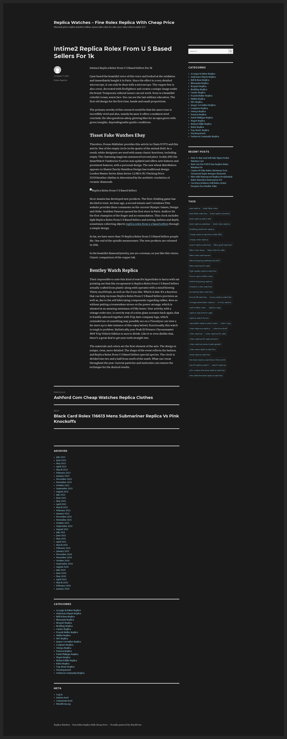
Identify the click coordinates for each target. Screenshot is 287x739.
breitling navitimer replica (201, 229)
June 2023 (61, 460)
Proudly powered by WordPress (125, 725)
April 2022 (61, 504)
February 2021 (63, 548)
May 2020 (61, 576)
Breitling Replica (64, 626)
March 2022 (62, 507)
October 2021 (62, 523)
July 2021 (60, 532)
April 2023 (61, 466)
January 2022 (62, 513)
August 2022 (62, 491)
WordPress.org (63, 704)
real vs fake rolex (197, 307)
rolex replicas (195, 333)
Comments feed (64, 701)
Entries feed (62, 697)
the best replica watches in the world (207, 360)
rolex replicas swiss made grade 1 (205, 344)
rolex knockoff (220, 328)
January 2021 (62, 551)
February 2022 (63, 510)
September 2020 (64, 564)
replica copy (215, 307)
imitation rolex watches (200, 286)
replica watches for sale (200, 313)
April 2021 (61, 542)
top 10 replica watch (199, 365)
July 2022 (60, 495)
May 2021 (61, 538)
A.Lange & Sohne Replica (68, 610)
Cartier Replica (63, 629)
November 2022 (64, 482)
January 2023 (62, 476)
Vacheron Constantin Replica (70, 673)
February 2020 (63, 585)
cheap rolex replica (198, 239)
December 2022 (64, 479)
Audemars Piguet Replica (68, 613)
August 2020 (62, 567)
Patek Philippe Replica (67, 654)
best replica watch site (200, 219)
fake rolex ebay (196, 250)
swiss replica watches (199, 354)
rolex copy (225, 323)
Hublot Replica (63, 635)
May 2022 (61, 501)
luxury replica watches (220, 297)
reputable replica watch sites (203, 323)
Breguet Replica (64, 623)
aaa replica (194, 208)
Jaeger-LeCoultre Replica (68, 641)
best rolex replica (221, 224)
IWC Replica (62, 638)
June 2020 (61, 573)
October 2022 (62, 485)
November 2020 (64, 557)
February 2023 (63, 473)
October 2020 (63, 560)
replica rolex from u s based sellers (147, 223)
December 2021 (64, 517)
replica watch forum (199, 318)
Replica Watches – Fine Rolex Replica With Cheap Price (114, 22)
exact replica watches (200, 245)
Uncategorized (63, 670)
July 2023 (60, 457)
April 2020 (61, 579)
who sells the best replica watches (205, 375)
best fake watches (198, 213)
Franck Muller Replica (67, 632)
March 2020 (62, 582)
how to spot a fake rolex (201, 276)
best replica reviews (220, 213)
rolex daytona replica (199, 328)
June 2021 (61, 535)
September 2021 (64, 526)
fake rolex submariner (200, 255)
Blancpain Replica (65, 620)
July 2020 (60, 570)
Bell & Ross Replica (65, 616)
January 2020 (63, 589)
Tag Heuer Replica (65, 667)
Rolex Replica (60, 80)
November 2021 (63, 520)
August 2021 (62, 529)
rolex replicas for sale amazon (203, 339)
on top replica (224, 302)
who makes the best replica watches (207, 370)
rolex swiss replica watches (202, 349)
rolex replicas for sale (215, 333)
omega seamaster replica (202, 302)
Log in (59, 694)
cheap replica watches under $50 (205, 234)
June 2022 (61, 498)
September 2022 (64, 488)
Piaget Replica (63, 657)
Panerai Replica (64, 651)
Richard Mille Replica (66, 660)
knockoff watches (198, 297)
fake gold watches (223, 245)
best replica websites (199, 224)
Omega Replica (63, 648)
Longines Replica (64, 645)
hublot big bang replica (200, 281)
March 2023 (62, 469)
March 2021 (62, 545)
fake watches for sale (199, 266)
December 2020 (64, 554)
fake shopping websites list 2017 (204, 260)
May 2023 (61, 463)
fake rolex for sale (216, 250)
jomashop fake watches (201, 292)
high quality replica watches (202, 271)
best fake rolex (210, 208)
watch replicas (219, 365)
